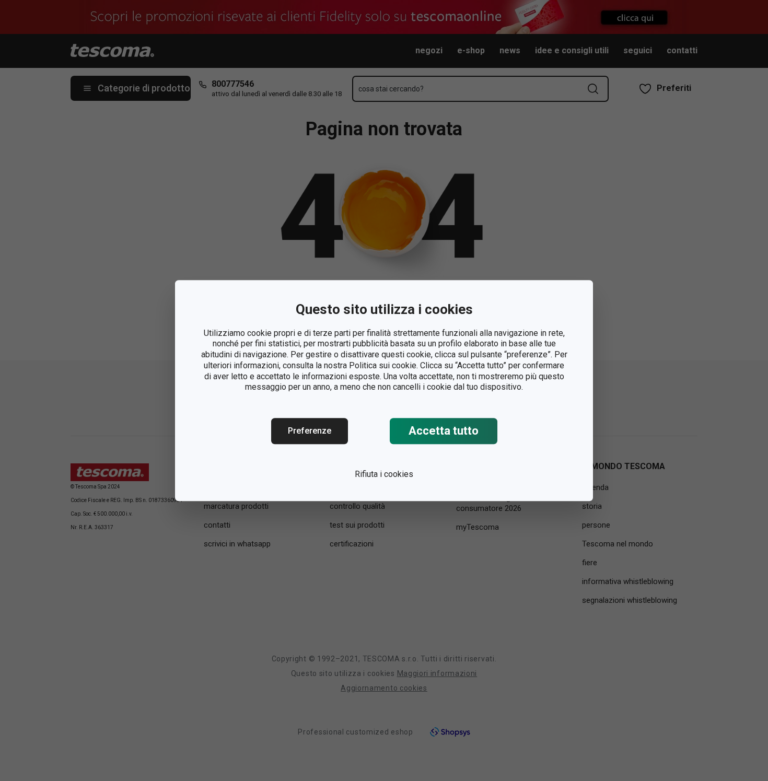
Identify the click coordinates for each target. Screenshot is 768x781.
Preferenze (309, 431)
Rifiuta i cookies (384, 474)
